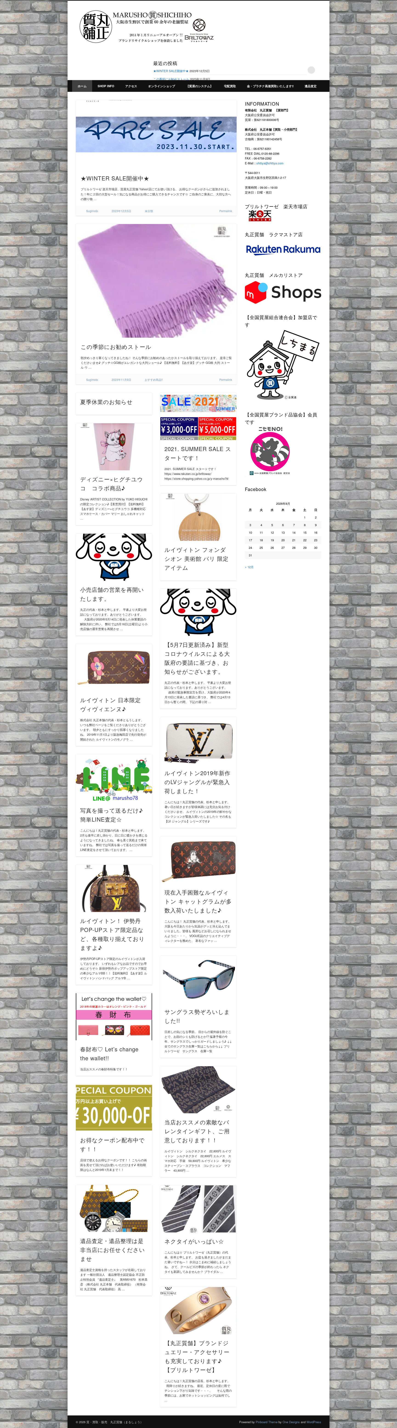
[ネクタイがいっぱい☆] (198, 1208)
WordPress (313, 1422)
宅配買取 (230, 86)
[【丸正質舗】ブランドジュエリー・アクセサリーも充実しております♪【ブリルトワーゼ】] (198, 1310)
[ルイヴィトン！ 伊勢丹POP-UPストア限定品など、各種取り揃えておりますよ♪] (114, 888)
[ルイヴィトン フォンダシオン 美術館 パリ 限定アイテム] (198, 517)
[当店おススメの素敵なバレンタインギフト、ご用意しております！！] (198, 1089)
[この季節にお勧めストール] (156, 280)
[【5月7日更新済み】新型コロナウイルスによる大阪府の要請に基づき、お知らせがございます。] (198, 612)
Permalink (225, 211)
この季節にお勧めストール (171, 79)
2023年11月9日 (121, 380)
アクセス (131, 86)
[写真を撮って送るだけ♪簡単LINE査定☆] (114, 778)
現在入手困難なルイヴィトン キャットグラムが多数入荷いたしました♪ (198, 901)
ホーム (82, 86)
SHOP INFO (106, 86)
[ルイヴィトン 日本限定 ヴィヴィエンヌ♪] (114, 667)
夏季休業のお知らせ (106, 402)
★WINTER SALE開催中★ (171, 71)
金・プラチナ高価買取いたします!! (270, 86)
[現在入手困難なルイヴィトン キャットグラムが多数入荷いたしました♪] (198, 860)
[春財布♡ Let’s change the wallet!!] (114, 1016)
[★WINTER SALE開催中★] (156, 134)
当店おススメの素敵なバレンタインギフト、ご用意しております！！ (197, 1131)
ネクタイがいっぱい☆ (194, 1241)
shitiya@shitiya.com (270, 163)
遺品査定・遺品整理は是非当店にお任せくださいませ (112, 1249)
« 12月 (249, 567)
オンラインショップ (161, 86)
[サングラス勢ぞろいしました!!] (198, 979)
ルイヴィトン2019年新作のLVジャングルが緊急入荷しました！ (197, 782)
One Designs (291, 1422)
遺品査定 (311, 86)
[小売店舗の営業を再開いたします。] (114, 557)
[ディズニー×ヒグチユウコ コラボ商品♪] (114, 446)
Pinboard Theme (267, 1422)
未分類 (149, 211)
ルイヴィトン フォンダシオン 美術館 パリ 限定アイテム (196, 558)
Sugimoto (92, 211)
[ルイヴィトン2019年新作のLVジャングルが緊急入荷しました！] (198, 740)
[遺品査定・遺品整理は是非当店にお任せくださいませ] (114, 1208)
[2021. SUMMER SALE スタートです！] (198, 416)
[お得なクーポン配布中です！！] (114, 1107)
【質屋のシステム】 (199, 86)
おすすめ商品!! (154, 380)
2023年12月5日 (121, 211)
